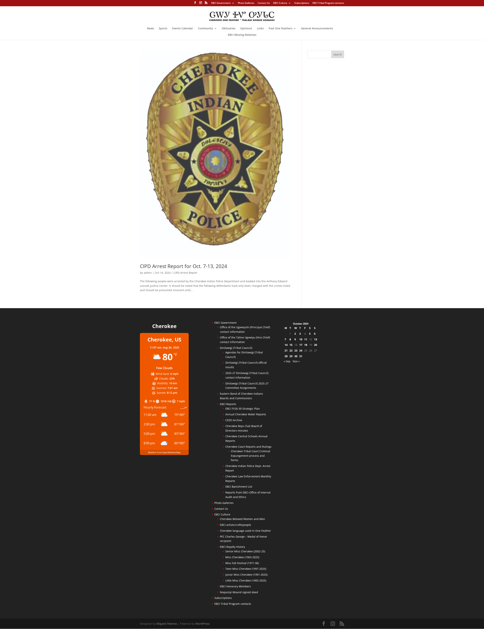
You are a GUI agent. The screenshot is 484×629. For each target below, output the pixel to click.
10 (300, 339)
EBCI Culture (280, 3)
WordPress (202, 623)
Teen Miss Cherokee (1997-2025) (245, 569)
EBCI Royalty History (232, 547)
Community (205, 28)
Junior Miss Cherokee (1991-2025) (246, 574)
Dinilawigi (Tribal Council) (236, 348)
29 (290, 356)
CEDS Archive (233, 420)
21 (286, 350)
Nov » (296, 361)
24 (300, 350)
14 (286, 345)
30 (295, 356)
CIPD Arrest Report (185, 272)
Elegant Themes (166, 623)
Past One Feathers (280, 28)
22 (290, 350)
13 (315, 339)
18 (305, 345)
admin (148, 272)
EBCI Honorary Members (235, 586)
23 (295, 350)
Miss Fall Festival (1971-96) (242, 563)
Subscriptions (301, 3)
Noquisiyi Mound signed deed (239, 592)
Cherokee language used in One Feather (245, 530)
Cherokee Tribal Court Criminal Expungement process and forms (250, 455)
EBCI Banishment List (238, 486)
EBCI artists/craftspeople (235, 525)
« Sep (287, 361)
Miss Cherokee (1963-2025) (242, 557)
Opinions (246, 28)
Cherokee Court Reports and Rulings (248, 446)
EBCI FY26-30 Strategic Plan (242, 408)
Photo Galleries (246, 3)
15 (290, 345)
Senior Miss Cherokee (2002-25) (245, 551)
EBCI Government (221, 3)
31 (300, 356)
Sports (163, 28)
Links (260, 28)
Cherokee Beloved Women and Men (242, 519)
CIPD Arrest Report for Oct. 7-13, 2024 (183, 266)
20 (315, 345)
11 (305, 339)
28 (286, 356)
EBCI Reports (228, 404)
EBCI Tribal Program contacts (328, 3)
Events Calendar (182, 28)
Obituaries (228, 28)
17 (300, 345)
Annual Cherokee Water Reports (245, 414)
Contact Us (264, 3)
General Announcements (317, 28)
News (150, 28)
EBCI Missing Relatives (242, 35)
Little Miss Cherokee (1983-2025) (245, 580)
